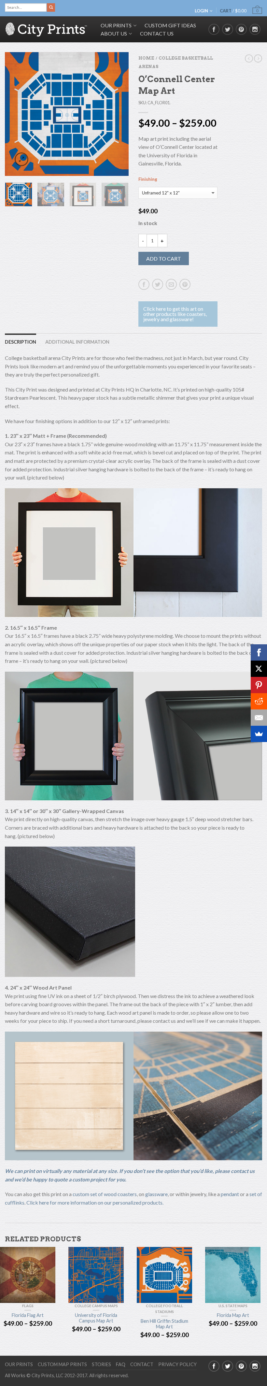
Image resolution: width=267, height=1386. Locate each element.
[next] (122, 114)
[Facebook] (259, 652)
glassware (156, 1194)
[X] (259, 669)
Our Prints (19, 1364)
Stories (101, 1364)
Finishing (147, 179)
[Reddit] (259, 701)
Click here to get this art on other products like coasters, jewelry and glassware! (175, 314)
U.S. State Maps (232, 1306)
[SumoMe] (259, 734)
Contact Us (157, 33)
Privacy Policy (177, 1364)
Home (146, 58)
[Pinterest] (259, 685)
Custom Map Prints (62, 1364)
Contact (141, 1364)
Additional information (77, 342)
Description (20, 342)
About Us (114, 33)
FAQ (120, 1364)
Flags (28, 1306)
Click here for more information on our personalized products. (94, 1202)
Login (201, 10)
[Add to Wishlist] (112, 68)
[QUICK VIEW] (27, 1275)
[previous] (11, 114)
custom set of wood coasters (105, 1194)
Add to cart (163, 258)
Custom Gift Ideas (170, 25)
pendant (230, 1194)
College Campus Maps (96, 1306)
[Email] (259, 717)
